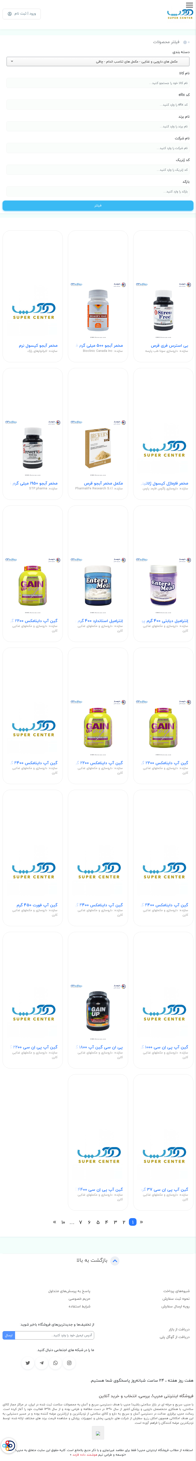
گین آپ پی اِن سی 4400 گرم (98, 1189)
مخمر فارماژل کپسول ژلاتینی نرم (163, 483)
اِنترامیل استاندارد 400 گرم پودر (98, 620)
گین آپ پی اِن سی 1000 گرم (163, 1047)
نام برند (184, 116)
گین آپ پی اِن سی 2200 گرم (32, 1047)
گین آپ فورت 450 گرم (37, 905)
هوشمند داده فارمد (84, 1454)
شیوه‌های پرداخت (176, 1291)
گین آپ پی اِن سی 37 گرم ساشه (163, 1189)
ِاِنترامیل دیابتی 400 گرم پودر (163, 620)
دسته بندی (181, 52)
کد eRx (184, 94)
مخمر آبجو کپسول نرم (38, 345)
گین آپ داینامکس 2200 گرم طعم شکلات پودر (98, 763)
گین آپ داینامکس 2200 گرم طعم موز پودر (32, 620)
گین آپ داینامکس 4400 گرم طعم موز (32, 763)
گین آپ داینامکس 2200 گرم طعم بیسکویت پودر (163, 763)
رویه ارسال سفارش (176, 1306)
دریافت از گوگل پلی (175, 1337)
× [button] (180, 61)
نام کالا (184, 73)
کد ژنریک (183, 160)
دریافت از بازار (179, 1329)
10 (63, 1222)
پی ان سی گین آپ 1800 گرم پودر (98, 1047)
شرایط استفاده (79, 1306)
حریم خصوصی (79, 1298)
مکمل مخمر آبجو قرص (103, 483)
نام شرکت (182, 138)
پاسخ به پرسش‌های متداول (69, 1291)
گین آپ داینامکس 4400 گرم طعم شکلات (98, 905)
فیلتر (98, 205)
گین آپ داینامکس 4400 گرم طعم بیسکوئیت (163, 905)
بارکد (186, 181)
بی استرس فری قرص (169, 345)
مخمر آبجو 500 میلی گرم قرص (98, 345)
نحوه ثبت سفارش (176, 1298)
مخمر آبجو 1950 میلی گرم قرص (32, 483)
